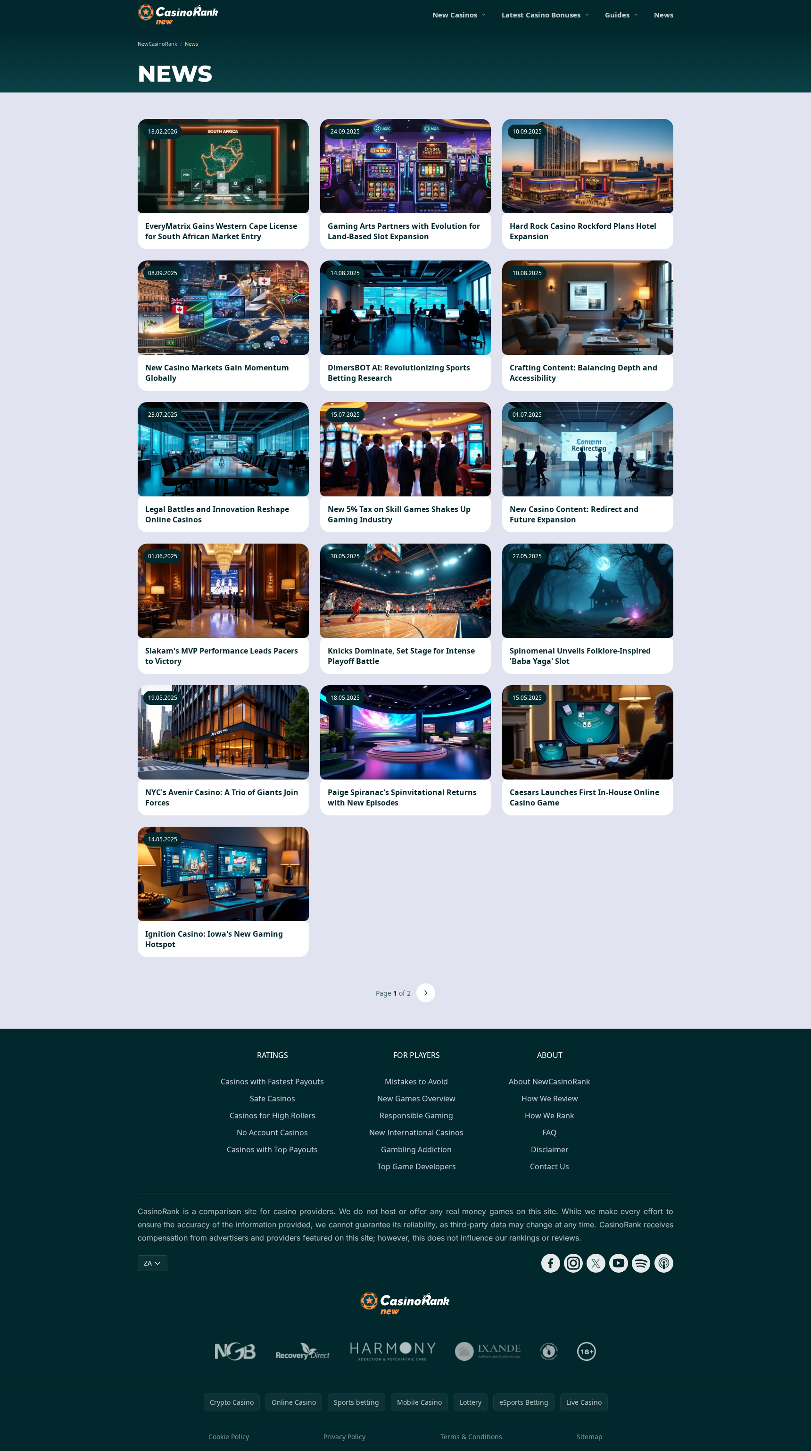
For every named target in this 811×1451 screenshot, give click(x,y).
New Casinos (454, 14)
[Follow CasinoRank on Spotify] (641, 1263)
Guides (617, 14)
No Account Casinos (272, 1132)
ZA (148, 1262)
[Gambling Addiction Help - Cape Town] (488, 1351)
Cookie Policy (228, 1436)
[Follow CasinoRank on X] (596, 1263)
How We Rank (549, 1115)
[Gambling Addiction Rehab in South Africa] (393, 1351)
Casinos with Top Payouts (272, 1149)
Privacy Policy (344, 1436)
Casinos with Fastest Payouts (272, 1081)
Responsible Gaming (416, 1115)
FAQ (549, 1132)
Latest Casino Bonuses (541, 14)
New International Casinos (416, 1132)
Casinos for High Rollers (272, 1115)
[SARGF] (548, 1351)
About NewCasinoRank (549, 1081)
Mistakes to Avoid (416, 1081)
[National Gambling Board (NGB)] (235, 1351)
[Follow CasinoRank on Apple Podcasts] (663, 1263)
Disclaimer (550, 1149)
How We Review (549, 1098)
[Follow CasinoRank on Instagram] (573, 1263)
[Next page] (425, 992)
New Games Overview (416, 1098)
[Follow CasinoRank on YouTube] (618, 1263)
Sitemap (590, 1436)
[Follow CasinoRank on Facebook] (550, 1263)
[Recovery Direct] (303, 1351)
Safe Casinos (272, 1098)
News (663, 14)
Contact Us (549, 1166)
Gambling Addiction (416, 1149)
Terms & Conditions (471, 1436)
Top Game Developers (416, 1166)
